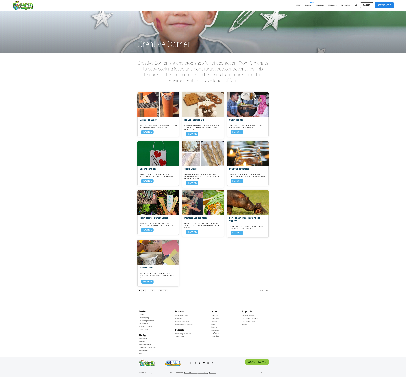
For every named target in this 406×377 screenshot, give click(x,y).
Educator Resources (182, 321)
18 (161, 290)
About (214, 311)
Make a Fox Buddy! (148, 120)
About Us (214, 315)
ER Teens (142, 315)
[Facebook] (195, 363)
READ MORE (147, 132)
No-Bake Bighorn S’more (196, 120)
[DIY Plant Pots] (158, 252)
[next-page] (165, 290)
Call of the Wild (236, 120)
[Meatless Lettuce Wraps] (203, 202)
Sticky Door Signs (148, 169)
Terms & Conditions (191, 373)
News (213, 324)
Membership (143, 339)
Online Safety (143, 329)
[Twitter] (212, 363)
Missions (142, 341)
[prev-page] (139, 290)
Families (142, 311)
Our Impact (215, 318)
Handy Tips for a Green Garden (154, 218)
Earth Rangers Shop (248, 321)
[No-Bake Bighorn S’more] (203, 104)
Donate (244, 324)
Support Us (247, 311)
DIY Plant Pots (146, 267)
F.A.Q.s (141, 353)
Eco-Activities (143, 324)
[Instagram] (208, 363)
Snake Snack (190, 169)
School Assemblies (181, 315)
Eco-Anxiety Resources (146, 321)
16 (152, 290)
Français (264, 373)
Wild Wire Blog (143, 350)
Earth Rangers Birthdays (250, 318)
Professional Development (184, 324)
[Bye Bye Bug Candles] (248, 153)
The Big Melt (179, 337)
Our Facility (215, 333)
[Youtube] (203, 363)
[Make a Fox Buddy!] (158, 104)
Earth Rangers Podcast (183, 334)
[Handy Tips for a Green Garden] (158, 202)
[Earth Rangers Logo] (60, 5)
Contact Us (215, 336)
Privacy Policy (203, 373)
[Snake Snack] (203, 153)
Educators (179, 311)
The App (143, 335)
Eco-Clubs (178, 318)
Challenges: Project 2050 (147, 347)
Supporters (215, 330)
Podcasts (179, 330)
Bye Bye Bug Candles (239, 169)
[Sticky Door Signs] (158, 153)
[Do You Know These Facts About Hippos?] (248, 202)
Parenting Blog (144, 318)
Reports (214, 327)
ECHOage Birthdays (145, 326)
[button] (356, 5)
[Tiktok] (199, 363)
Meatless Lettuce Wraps (195, 218)
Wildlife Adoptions (145, 344)
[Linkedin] (191, 363)
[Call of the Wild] (248, 104)
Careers (214, 321)
